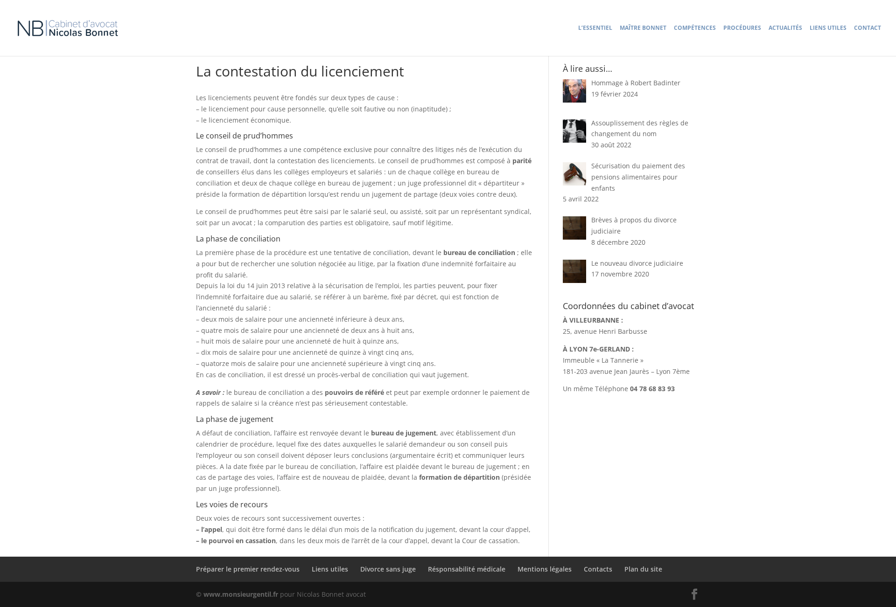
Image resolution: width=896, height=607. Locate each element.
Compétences (695, 28)
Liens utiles (828, 28)
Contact (867, 28)
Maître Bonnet (643, 28)
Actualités (785, 28)
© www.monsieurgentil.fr (238, 594)
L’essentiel (595, 28)
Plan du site (643, 569)
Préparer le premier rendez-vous (248, 569)
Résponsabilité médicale (466, 569)
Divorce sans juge (388, 569)
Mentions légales (545, 569)
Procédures (742, 28)
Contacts (598, 569)
